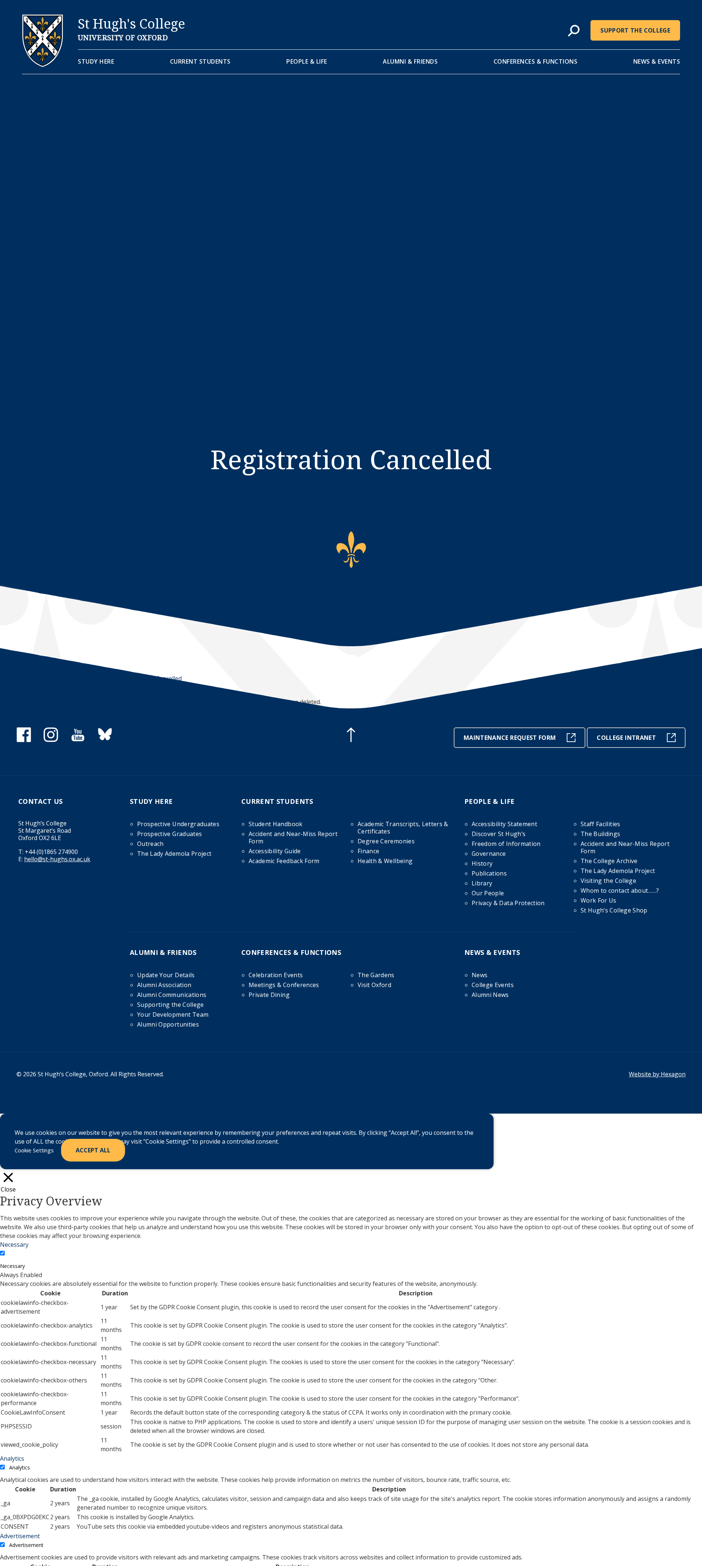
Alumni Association (164, 985)
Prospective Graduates (169, 833)
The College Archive (609, 861)
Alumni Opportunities (168, 1024)
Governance (489, 853)
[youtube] (78, 740)
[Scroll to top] (351, 735)
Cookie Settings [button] (34, 1150)
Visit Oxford (374, 985)
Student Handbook (276, 824)
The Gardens (376, 975)
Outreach (150, 843)
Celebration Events (276, 975)
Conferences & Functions (536, 61)
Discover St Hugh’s (498, 833)
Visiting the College (608, 880)
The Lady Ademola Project (174, 853)
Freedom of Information (506, 843)
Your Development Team (172, 1014)
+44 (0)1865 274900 (51, 852)
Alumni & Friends (410, 61)
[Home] (42, 65)
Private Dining (269, 994)
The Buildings (600, 833)
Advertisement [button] (20, 1536)
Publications (489, 873)
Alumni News (490, 994)
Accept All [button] (93, 1150)
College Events (493, 985)
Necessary (12, 1265)
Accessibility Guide (275, 851)
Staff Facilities (600, 824)
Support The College (635, 30)
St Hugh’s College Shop (614, 910)
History (482, 863)
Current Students (200, 61)
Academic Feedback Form (284, 861)
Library (482, 883)
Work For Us (598, 900)
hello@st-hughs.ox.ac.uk (57, 859)
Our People (488, 893)
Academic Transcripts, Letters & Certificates (403, 827)
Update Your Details (166, 975)
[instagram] (51, 740)
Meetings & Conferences (284, 985)
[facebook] (23, 740)
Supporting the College (170, 1004)
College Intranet (626, 738)
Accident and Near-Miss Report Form (293, 837)
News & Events (656, 61)
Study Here (96, 61)
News (479, 975)
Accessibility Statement (504, 824)
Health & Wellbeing (385, 861)
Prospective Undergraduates (178, 824)
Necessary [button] (14, 1245)
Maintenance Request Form (510, 738)
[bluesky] (105, 740)
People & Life (306, 61)
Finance (368, 851)
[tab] (574, 31)
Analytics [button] (12, 1458)
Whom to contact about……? (620, 890)
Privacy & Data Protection (508, 903)
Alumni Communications (171, 994)
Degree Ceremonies (386, 841)
